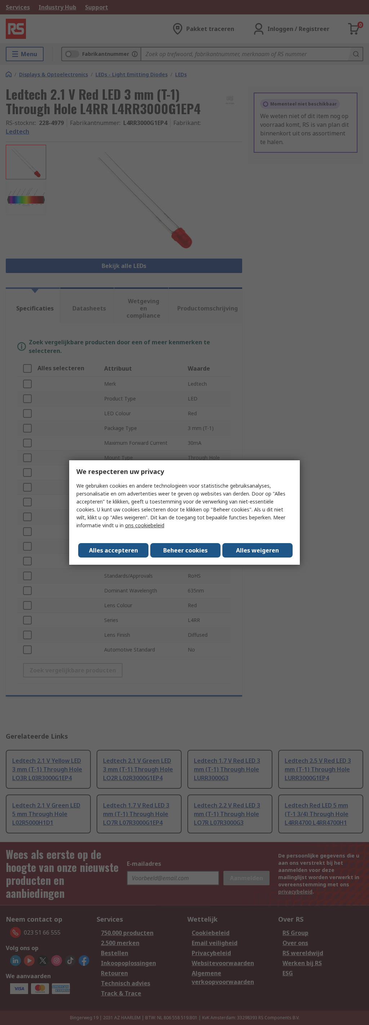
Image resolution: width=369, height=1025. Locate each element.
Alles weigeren (257, 550)
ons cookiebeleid (144, 525)
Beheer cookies (185, 550)
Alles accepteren (113, 550)
